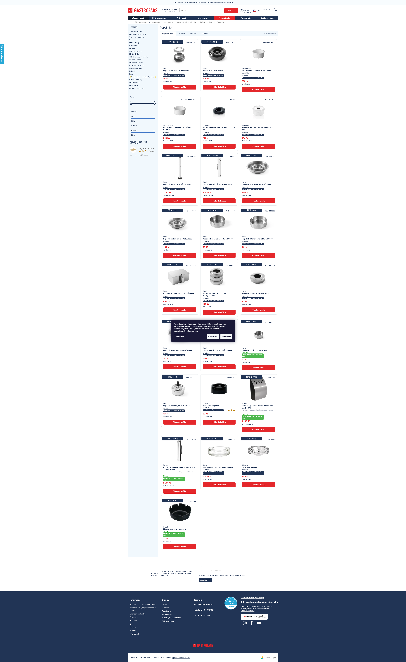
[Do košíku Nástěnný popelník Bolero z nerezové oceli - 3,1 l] (258, 429)
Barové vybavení (135, 40)
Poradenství (166, 611)
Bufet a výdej (134, 43)
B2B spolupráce (168, 621)
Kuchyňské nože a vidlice (138, 34)
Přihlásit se (205, 580)
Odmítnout (212, 337)
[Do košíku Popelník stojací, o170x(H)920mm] (179, 200)
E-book (133, 631)
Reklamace (134, 617)
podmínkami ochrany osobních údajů (232, 575)
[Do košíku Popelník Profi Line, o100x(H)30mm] (219, 366)
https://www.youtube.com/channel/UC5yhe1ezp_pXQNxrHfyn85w (259, 623)
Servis (164, 604)
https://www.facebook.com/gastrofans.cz (252, 623)
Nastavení (180, 337)
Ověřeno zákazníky (248, 611)
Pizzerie (132, 48)
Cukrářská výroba (135, 51)
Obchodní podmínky (137, 614)
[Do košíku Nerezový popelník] (258, 484)
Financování (167, 614)
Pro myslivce (133, 85)
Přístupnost (134, 634)
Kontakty (133, 620)
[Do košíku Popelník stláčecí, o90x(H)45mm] (179, 422)
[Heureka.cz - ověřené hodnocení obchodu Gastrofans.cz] (230, 603)
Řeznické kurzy (134, 82)
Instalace (165, 608)
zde (195, 331)
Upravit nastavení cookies (181, 658)
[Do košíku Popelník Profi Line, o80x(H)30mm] (258, 367)
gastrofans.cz (245, 623)
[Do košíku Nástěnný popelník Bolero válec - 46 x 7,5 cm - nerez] (179, 491)
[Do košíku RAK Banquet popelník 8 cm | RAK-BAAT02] (258, 89)
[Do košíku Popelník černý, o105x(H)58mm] (179, 87)
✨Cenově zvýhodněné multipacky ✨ (142, 77)
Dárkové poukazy (135, 79)
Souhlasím (226, 337)
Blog (131, 624)
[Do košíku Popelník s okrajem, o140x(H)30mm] (179, 255)
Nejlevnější (181, 33)
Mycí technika (134, 54)
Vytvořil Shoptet (270, 657)
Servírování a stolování (137, 37)
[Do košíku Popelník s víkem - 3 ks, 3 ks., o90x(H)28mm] (219, 312)
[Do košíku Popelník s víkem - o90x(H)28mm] (258, 309)
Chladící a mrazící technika (138, 57)
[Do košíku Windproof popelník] (219, 422)
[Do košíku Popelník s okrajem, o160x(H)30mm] (258, 200)
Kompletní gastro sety (136, 88)
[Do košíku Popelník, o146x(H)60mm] (219, 87)
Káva (131, 74)
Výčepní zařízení (135, 60)
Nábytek (132, 71)
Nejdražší (193, 33)
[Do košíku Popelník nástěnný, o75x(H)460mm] (219, 200)
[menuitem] (138, 18)
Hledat (231, 10)
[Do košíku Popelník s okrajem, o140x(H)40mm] (179, 366)
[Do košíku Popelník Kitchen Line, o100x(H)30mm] (258, 255)
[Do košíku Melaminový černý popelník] (179, 546)
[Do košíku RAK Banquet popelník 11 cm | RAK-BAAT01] (179, 146)
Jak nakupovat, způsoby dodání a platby (143, 609)
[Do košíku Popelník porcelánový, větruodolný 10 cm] (258, 146)
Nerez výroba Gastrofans (172, 618)
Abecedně (204, 33)
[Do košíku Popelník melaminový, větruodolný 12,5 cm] (219, 146)
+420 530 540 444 (170, 9)
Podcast (133, 627)
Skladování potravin (136, 63)
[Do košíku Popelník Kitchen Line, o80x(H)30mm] (219, 255)
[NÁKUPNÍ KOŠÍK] (275, 9)
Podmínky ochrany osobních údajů (143, 604)
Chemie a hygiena (135, 68)
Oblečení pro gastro (136, 65)
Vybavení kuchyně (135, 31)
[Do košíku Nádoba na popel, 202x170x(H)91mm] (179, 309)
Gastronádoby (134, 45)
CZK (258, 11)
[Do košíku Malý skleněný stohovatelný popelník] (219, 484)
